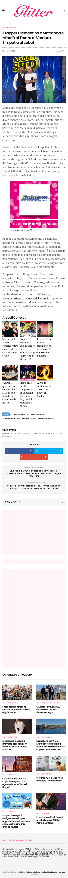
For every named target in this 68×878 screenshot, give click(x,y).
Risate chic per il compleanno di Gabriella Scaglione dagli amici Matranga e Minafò (26, 394)
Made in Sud (19, 414)
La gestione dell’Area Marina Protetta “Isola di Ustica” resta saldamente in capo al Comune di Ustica (50, 745)
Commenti (13, 502)
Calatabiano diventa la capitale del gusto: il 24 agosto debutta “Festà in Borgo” (15, 783)
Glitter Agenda (9, 27)
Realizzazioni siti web (56, 872)
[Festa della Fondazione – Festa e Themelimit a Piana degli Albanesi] (17, 692)
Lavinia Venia (9, 429)
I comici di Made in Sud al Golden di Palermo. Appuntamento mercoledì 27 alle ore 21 (28, 349)
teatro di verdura (46, 419)
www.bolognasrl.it (21, 230)
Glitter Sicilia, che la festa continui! (34, 872)
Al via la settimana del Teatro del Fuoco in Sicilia (44, 389)
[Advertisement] (28, 532)
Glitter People (9, 737)
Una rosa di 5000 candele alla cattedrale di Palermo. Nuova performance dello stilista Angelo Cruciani (34, 473)
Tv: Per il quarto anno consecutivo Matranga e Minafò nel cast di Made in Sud (9, 393)
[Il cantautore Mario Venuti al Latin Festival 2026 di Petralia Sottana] (51, 801)
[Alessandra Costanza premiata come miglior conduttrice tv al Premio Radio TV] (17, 726)
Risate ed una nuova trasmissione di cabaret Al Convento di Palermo (44, 347)
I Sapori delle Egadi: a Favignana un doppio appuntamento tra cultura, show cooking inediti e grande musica (16, 821)
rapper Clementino (11, 419)
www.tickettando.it (13, 298)
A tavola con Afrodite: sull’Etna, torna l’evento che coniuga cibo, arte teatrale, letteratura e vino (34, 487)
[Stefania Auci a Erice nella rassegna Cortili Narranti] (51, 763)
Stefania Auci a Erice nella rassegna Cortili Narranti (49, 779)
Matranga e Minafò (36, 414)
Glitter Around (44, 737)
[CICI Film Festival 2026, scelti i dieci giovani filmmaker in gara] (51, 692)
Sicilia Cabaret (29, 419)
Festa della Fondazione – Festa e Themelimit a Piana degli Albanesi (16, 709)
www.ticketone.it (38, 298)
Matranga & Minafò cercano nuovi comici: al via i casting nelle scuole (10, 347)
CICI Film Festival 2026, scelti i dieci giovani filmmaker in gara (48, 709)
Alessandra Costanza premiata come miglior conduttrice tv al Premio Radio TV (14, 745)
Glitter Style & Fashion (47, 703)
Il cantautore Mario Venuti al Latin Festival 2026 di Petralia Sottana (49, 820)
